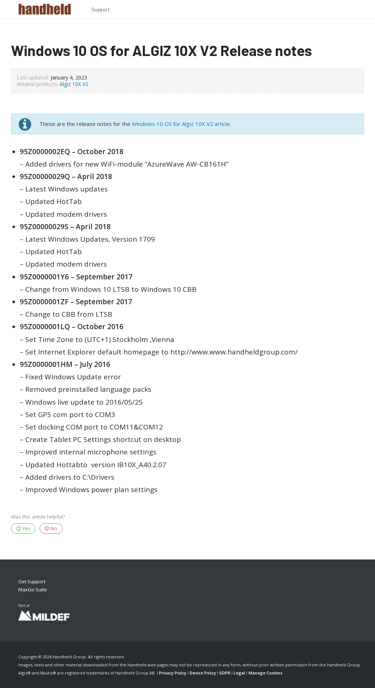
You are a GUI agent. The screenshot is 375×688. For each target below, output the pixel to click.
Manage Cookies (265, 673)
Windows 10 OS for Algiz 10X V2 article (181, 123)
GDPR (224, 673)
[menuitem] (100, 10)
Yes (25, 528)
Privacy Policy (172, 673)
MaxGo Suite (32, 589)
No (53, 528)
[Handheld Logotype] (44, 9)
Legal (239, 673)
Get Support (31, 581)
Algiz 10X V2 (74, 84)
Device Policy (203, 673)
